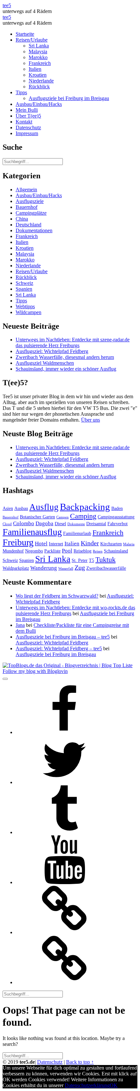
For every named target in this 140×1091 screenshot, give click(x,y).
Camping (83, 516)
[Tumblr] (64, 832)
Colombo (23, 523)
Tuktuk (105, 560)
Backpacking (85, 506)
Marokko (38, 57)
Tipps (21, 92)
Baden (117, 508)
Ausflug (44, 507)
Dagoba (44, 523)
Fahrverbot (117, 523)
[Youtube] (64, 882)
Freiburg (18, 542)
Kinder (90, 543)
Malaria (128, 544)
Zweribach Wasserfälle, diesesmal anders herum (65, 357)
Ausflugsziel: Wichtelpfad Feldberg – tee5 (59, 648)
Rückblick (39, 86)
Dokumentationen (34, 230)
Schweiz (24, 283)
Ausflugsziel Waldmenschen (45, 363)
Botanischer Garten (37, 516)
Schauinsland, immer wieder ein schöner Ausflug (66, 369)
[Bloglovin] (64, 932)
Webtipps (25, 306)
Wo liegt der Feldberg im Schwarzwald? (57, 596)
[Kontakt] (64, 982)
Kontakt (24, 121)
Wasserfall (65, 568)
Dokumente (76, 524)
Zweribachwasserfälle (106, 568)
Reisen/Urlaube (32, 40)
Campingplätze (31, 213)
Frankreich (40, 63)
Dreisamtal (96, 523)
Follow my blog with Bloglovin (35, 671)
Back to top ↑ (80, 1062)
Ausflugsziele (30, 201)
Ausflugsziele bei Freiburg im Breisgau (69, 98)
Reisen (98, 551)
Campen (62, 517)
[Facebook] (64, 732)
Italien (35, 69)
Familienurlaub (77, 533)
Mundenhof (13, 550)
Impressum (27, 133)
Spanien (24, 289)
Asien (8, 508)
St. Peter (80, 560)
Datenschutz (28, 127)
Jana (20, 625)
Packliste (52, 550)
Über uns (90, 420)
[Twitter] (64, 782)
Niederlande (41, 80)
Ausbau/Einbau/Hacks (39, 104)
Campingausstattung (116, 516)
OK (114, 1085)
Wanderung (43, 568)
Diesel (60, 523)
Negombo (34, 550)
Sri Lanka (39, 45)
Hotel (41, 543)
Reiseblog (82, 550)
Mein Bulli (27, 110)
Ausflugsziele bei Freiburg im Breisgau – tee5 (63, 637)
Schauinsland (116, 550)
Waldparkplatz (16, 568)
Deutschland (28, 224)
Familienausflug (32, 532)
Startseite (25, 34)
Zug (80, 567)
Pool (67, 551)
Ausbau (21, 508)
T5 (91, 560)
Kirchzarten (111, 543)
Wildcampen (28, 312)
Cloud (7, 524)
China (22, 219)
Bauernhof (26, 207)
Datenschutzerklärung (87, 1085)
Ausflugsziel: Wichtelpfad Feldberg (52, 351)
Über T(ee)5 (28, 116)
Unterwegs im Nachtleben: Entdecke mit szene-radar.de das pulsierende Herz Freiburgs (73, 342)
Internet (56, 543)
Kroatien (38, 75)
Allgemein (26, 189)
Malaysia (38, 51)
